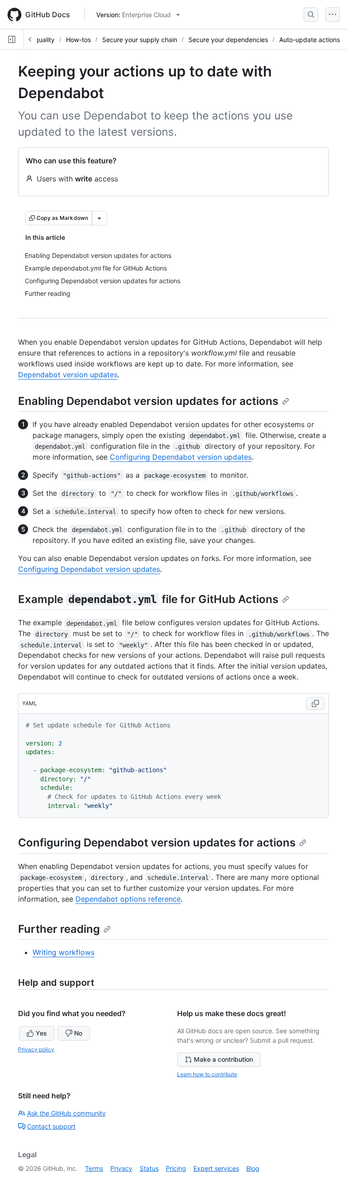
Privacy (121, 1168)
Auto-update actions (309, 39)
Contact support (51, 1126)
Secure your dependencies (228, 39)
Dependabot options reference (128, 898)
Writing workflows (63, 952)
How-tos (78, 39)
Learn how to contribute (207, 1074)
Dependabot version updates (67, 374)
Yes (41, 1033)
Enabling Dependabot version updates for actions (148, 401)
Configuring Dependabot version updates (181, 456)
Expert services (216, 1168)
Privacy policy (36, 1049)
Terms (94, 1168)
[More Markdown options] (99, 218)
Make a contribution (223, 1059)
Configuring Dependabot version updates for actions (156, 842)
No (78, 1033)
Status (149, 1168)
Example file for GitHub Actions (148, 599)
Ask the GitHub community (66, 1113)
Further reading (59, 929)
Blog (252, 1168)
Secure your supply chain (139, 39)
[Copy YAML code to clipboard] (315, 703)
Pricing (176, 1168)
